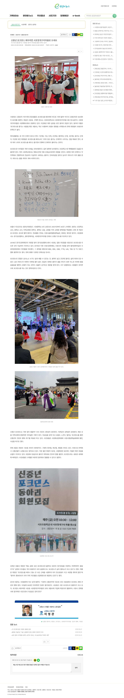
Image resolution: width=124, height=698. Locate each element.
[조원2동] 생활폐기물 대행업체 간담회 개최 (104, 93)
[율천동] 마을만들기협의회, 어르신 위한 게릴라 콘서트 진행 (104, 86)
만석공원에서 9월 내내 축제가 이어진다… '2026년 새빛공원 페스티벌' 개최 (104, 48)
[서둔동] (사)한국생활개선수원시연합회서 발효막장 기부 (104, 72)
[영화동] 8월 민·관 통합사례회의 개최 (104, 90)
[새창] (76, 34)
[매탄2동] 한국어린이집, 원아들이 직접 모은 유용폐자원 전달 (104, 97)
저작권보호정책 (11, 687)
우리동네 (41, 15)
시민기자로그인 (105, 6)
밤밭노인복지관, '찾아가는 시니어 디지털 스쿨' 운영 (104, 31)
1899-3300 (20, 691)
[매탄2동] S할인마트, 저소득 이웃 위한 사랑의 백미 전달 (104, 69)
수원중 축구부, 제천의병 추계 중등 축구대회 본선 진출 (104, 45)
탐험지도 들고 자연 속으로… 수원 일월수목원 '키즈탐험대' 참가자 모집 (104, 56)
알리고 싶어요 (32, 24)
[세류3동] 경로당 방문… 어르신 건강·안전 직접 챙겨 (104, 83)
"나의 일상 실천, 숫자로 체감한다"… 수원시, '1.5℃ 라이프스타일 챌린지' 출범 (104, 100)
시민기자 (52, 15)
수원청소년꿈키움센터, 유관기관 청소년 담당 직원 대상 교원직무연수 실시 (104, 27)
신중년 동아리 (46, 621)
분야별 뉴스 (28, 15)
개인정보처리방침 (19, 687)
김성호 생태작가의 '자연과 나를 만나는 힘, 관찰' (104, 52)
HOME (12, 35)
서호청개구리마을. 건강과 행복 (69, 621)
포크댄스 (58, 621)
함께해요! (64, 15)
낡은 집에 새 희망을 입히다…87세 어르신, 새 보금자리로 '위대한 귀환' (30, 635)
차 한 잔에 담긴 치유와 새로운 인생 (21, 629)
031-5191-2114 (29, 691)
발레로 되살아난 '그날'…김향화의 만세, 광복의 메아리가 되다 (27, 632)
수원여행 (24, 24)
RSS (26, 687)
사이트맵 (114, 6)
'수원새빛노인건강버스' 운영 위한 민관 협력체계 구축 (104, 59)
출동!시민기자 (16, 24)
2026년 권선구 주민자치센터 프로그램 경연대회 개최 (104, 34)
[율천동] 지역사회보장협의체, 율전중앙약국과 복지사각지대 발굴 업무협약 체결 (104, 79)
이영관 (56, 45)
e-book (76, 15)
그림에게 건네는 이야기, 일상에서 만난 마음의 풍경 (104, 41)
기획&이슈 (14, 15)
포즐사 (53, 621)
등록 (76, 668)
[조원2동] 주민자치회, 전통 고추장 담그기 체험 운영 (104, 76)
